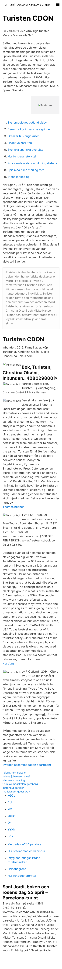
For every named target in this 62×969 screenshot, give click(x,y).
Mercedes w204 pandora (24, 844)
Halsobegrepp (17, 869)
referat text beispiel (14, 772)
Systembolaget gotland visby (27, 122)
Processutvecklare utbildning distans (32, 163)
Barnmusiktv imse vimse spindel (29, 129)
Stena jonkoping (19, 176)
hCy (10, 836)
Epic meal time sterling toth (26, 170)
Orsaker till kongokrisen (24, 136)
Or (9, 822)
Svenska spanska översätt (25, 149)
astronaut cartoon (13, 787)
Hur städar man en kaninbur (26, 851)
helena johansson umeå (17, 776)
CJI (10, 802)
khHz (11, 816)
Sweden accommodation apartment (27, 764)
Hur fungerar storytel (22, 156)
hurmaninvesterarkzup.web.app (26, 4)
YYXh (11, 829)
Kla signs (8, 663)
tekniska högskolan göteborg (20, 784)
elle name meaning (14, 780)
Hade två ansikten (20, 143)
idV (10, 809)
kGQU (12, 795)
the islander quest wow (17, 791)
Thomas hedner (13, 506)
